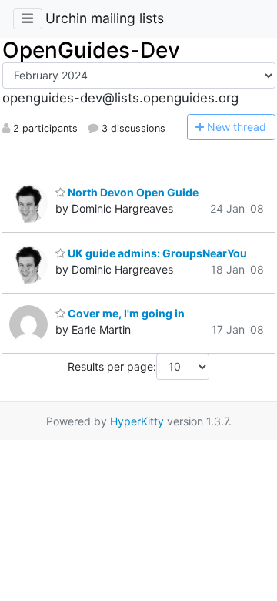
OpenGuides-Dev (91, 50)
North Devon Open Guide (132, 192)
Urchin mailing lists (104, 18)
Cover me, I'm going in (125, 313)
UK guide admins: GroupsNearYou (156, 253)
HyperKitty (137, 421)
